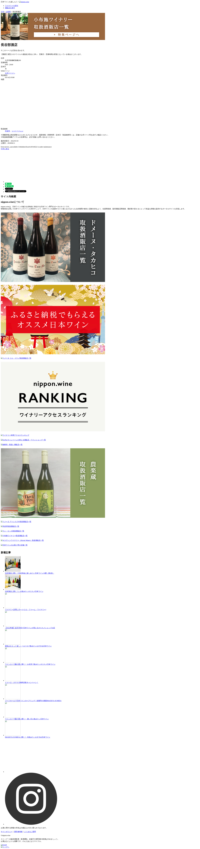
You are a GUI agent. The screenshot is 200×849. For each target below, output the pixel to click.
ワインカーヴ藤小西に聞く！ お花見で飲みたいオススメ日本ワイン (30, 664)
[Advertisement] (63, 164)
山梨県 (8, 12)
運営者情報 (18, 832)
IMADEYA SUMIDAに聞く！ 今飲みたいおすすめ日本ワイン (27, 737)
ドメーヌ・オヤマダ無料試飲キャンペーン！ (21, 682)
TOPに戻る (5, 149)
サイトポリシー (6, 832)
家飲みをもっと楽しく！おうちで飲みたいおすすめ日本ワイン (28, 646)
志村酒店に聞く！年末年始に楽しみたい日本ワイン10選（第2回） (29, 573)
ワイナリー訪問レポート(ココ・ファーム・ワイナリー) (25, 609)
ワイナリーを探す (11, 6)
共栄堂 (7, 131)
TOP (2, 12)
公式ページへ (10, 73)
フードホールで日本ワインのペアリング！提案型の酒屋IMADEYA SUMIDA (33, 701)
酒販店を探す (10, 8)
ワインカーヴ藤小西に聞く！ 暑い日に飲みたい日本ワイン (27, 719)
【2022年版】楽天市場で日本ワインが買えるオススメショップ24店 (30, 628)
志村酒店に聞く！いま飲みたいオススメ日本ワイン (24, 591)
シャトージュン (17, 131)
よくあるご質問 (30, 832)
